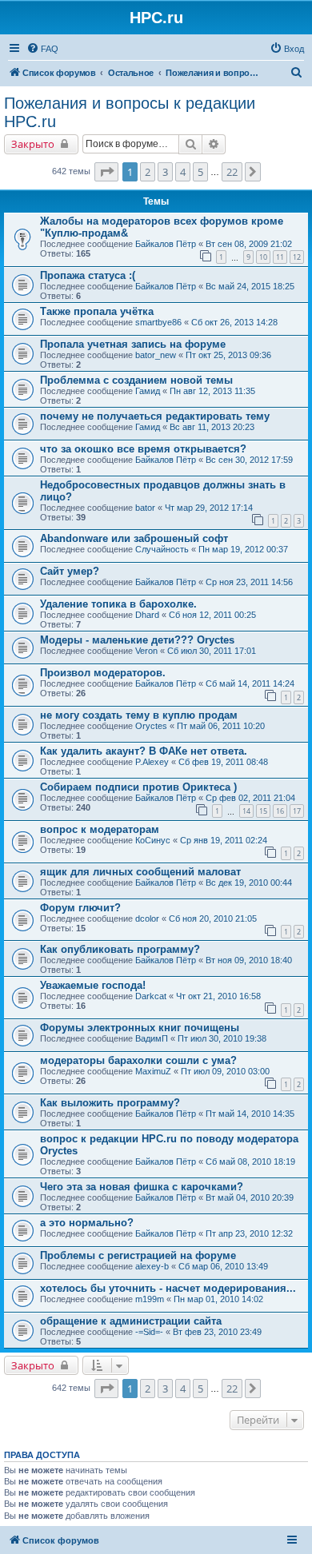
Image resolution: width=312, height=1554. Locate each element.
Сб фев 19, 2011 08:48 (223, 762)
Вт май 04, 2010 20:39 (250, 1197)
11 (280, 257)
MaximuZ (153, 1071)
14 (246, 811)
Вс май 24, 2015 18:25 (250, 286)
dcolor (147, 918)
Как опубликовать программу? (120, 949)
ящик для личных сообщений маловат (140, 872)
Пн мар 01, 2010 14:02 (218, 1299)
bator (145, 507)
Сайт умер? (69, 571)
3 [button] (165, 172)
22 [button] (232, 172)
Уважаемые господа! (93, 985)
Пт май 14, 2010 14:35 (250, 1113)
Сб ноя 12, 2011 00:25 (212, 615)
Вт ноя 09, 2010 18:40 (249, 960)
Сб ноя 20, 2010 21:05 (213, 918)
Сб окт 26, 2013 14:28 (234, 322)
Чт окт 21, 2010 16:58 (218, 996)
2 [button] (147, 172)
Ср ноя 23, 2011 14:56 (249, 582)
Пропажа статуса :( (87, 275)
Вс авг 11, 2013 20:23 (212, 427)
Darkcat (150, 996)
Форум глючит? (80, 908)
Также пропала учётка (97, 311)
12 (297, 257)
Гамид (147, 391)
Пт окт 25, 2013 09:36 (228, 355)
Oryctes (151, 726)
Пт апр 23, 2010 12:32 (249, 1233)
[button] (106, 171)
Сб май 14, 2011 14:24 (250, 683)
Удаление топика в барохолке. (118, 604)
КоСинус (152, 840)
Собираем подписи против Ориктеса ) (138, 787)
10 (263, 257)
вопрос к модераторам (99, 829)
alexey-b (152, 1266)
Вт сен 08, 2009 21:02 (249, 244)
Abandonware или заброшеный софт (134, 538)
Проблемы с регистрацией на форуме (138, 1255)
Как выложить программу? (110, 1103)
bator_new (155, 355)
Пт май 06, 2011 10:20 (221, 726)
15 (263, 811)
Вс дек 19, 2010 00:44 (249, 882)
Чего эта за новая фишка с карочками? (141, 1187)
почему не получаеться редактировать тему (155, 416)
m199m (149, 1299)
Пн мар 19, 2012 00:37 (243, 549)
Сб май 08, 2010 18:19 (250, 1161)
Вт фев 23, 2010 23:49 (217, 1332)
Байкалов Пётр (165, 244)
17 (297, 811)
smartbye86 (158, 322)
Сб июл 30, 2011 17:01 (211, 650)
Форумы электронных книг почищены (139, 1028)
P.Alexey (152, 762)
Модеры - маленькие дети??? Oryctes (137, 640)
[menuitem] (42, 48)
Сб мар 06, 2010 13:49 (223, 1266)
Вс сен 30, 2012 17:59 (249, 459)
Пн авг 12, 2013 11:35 (212, 391)
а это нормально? (87, 1223)
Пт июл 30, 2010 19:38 (222, 1038)
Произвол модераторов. (103, 673)
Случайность (162, 549)
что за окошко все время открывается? (143, 449)
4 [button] (183, 172)
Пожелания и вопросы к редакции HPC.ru (129, 112)
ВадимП (151, 1038)
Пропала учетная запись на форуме (133, 344)
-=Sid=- (149, 1332)
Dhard (147, 615)
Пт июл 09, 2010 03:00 (225, 1071)
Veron (146, 650)
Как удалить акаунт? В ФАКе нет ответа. (143, 751)
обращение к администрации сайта (131, 1321)
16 (280, 811)
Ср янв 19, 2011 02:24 (223, 840)
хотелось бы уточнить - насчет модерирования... (168, 1288)
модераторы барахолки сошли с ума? (138, 1060)
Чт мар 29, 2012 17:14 (209, 507)
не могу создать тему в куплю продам (139, 715)
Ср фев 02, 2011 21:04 (250, 798)
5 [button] (200, 172)
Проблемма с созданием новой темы (136, 380)
